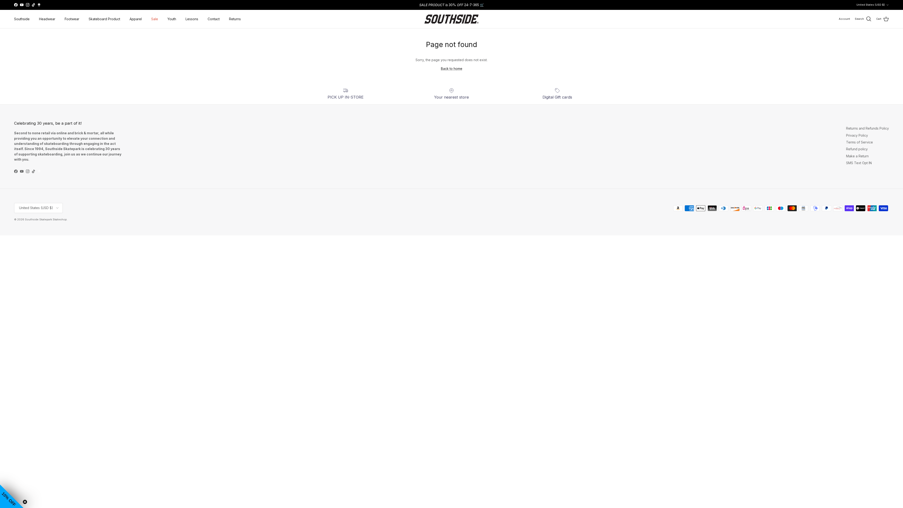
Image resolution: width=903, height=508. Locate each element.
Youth (171, 19)
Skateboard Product (104, 19)
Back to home (451, 69)
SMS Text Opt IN (859, 163)
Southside (22, 19)
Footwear (72, 19)
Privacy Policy (857, 135)
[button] (12, 496)
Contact (214, 19)
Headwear (47, 19)
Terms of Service (859, 142)
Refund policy (857, 149)
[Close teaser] (25, 502)
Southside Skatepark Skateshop (46, 219)
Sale (154, 19)
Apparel (136, 19)
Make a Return (857, 156)
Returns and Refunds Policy (867, 128)
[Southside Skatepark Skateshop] (451, 19)
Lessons (192, 19)
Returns (235, 19)
